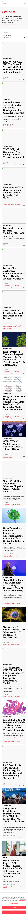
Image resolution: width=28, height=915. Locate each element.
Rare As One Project (7, 326)
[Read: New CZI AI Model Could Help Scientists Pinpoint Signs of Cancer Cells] (14, 483)
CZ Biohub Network (7, 285)
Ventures (5, 887)
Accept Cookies (14, 912)
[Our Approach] (5, 3)
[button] (14, 35)
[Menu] (25, 4)
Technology (17, 78)
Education (9, 886)
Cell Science (6, 325)
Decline (14, 907)
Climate (4, 886)
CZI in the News (6, 78)
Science (12, 78)
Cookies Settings (14, 903)
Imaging (18, 325)
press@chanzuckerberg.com (9, 24)
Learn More (23, 900)
